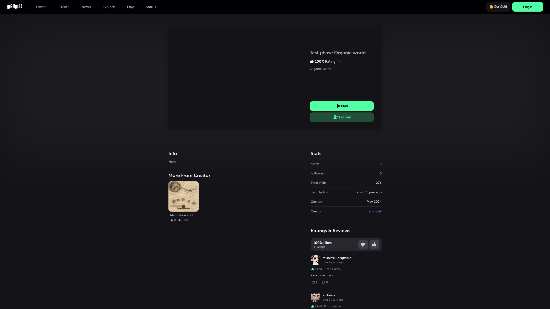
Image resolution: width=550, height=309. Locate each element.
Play (344, 106)
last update (319, 192)
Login (527, 7)
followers (318, 173)
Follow (345, 117)
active (315, 164)
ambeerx (329, 295)
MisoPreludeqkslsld (337, 258)
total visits (319, 183)
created (316, 202)
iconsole (375, 211)
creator (316, 211)
